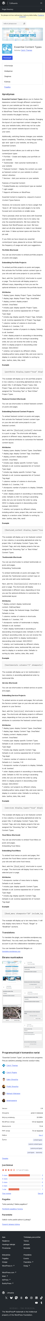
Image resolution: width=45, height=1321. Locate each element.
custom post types (36, 1148)
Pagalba (7, 87)
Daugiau (5, 1158)
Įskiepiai (27, 1244)
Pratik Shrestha (12, 1086)
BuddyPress (8, 1283)
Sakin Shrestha (12, 1079)
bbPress (6, 1280)
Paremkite (28, 1262)
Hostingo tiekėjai (8, 1244)
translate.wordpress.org (11, 951)
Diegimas (7, 76)
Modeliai (27, 1248)
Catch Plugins (11, 1072)
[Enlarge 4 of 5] (40, 993)
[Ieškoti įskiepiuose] (24, 24)
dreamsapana (11, 1100)
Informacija (8, 66)
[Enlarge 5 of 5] (40, 1026)
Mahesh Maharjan (13, 1093)
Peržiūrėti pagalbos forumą (12, 1209)
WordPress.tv (8, 1266)
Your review (6, 1193)
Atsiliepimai (8, 71)
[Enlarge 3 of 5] (40, 964)
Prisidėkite (28, 1255)
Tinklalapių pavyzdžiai (32, 1237)
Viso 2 (41, 1135)
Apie (3, 1237)
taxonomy (39, 1152)
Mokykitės (6, 1255)
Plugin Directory (7, 9)
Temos (26, 1241)
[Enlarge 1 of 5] (19, 964)
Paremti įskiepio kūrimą (11, 1224)
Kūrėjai (4, 1262)
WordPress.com (9, 1272)
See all (40, 1193)
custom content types (35, 1144)
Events (26, 1258)
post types (31, 1152)
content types (37, 1140)
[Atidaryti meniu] (41, 3)
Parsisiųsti (7, 58)
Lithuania (10, 1293)
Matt (5, 1276)
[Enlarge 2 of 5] (19, 987)
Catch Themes (26, 50)
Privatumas (6, 1248)
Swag (27, 1266)
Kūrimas (7, 82)
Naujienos (6, 1241)
